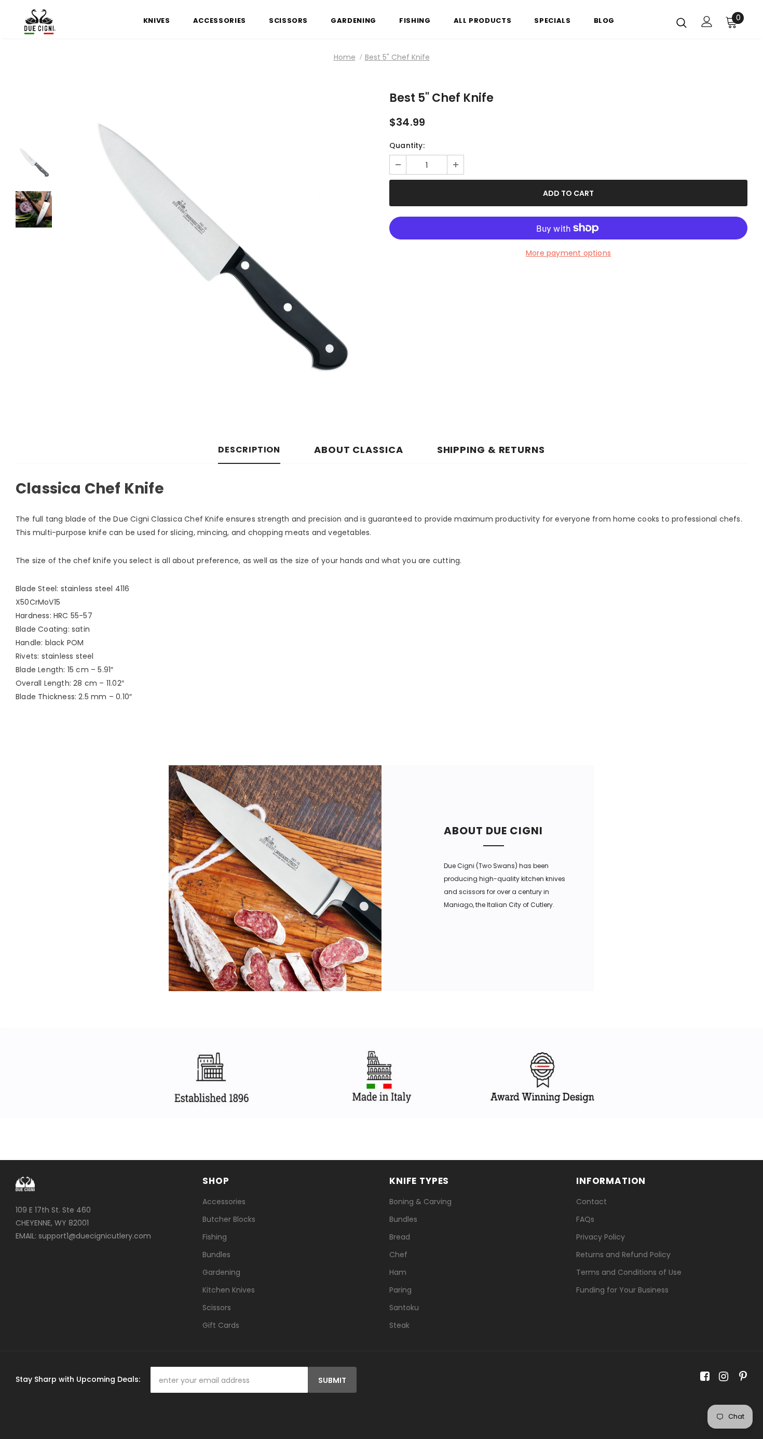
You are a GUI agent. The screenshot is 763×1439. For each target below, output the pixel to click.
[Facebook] (703, 1376)
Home (345, 57)
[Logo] (56, 21)
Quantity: (407, 145)
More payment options (568, 253)
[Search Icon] (681, 22)
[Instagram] (721, 1376)
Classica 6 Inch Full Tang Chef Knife (218, 411)
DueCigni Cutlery (275, 984)
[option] (218, 256)
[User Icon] (707, 22)
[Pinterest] (740, 1376)
